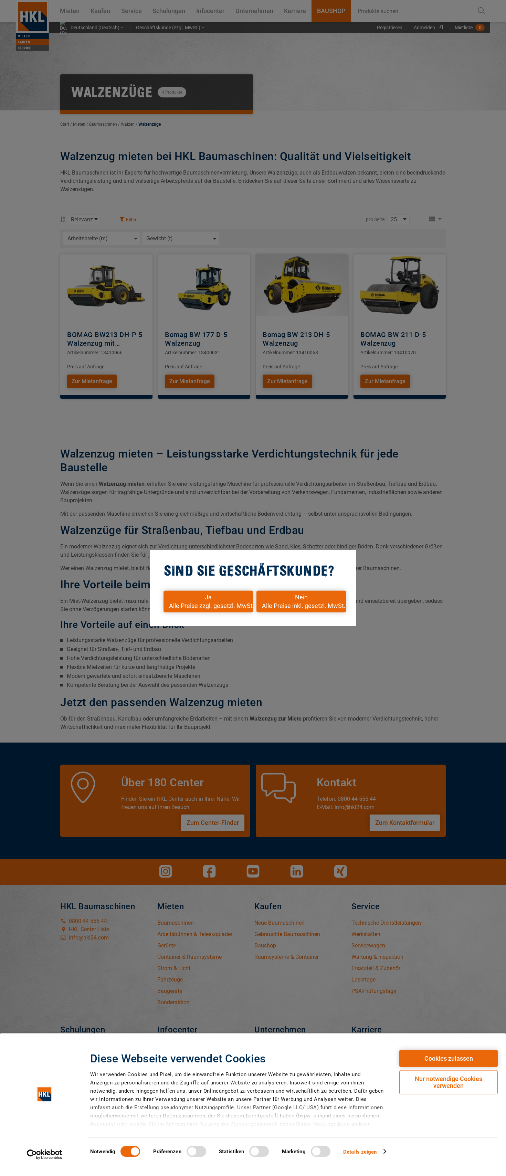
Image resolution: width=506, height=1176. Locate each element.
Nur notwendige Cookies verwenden (448, 1082)
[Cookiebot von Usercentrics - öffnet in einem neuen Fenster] (44, 1154)
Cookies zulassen (448, 1058)
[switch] (196, 1151)
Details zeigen (360, 1151)
